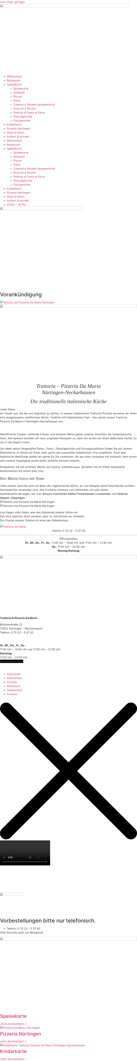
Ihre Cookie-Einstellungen (16, 638)
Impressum (13, 674)
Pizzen (17, 96)
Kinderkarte (14, 124)
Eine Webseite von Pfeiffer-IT (18, 667)
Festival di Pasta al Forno (29, 112)
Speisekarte (14, 84)
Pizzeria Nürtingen (18, 128)
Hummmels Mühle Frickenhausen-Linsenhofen (82, 493)
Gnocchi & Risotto (24, 108)
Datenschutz (15, 678)
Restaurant (13, 80)
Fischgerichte (21, 120)
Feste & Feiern (15, 132)
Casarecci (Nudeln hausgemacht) (34, 104)
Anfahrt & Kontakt (18, 136)
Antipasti (19, 92)
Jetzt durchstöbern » (13, 1023)
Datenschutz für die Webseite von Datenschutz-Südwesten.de (39, 698)
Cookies (12, 682)
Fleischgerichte (22, 116)
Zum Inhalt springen (12, 2)
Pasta (16, 100)
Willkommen (14, 76)
